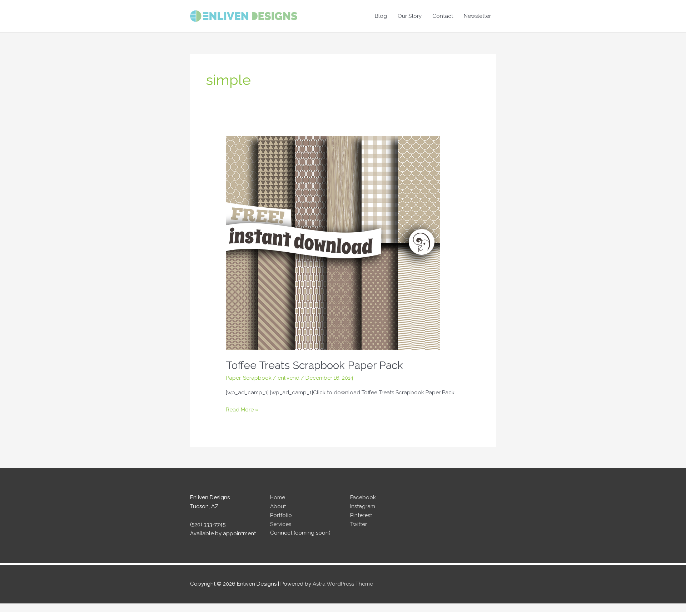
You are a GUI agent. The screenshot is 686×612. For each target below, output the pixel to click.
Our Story (410, 16)
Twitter (358, 524)
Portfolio (281, 515)
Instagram (362, 506)
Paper (233, 378)
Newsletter (477, 16)
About (278, 506)
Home (277, 497)
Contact (442, 16)
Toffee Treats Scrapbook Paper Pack (314, 365)
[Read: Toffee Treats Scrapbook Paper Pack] (333, 242)
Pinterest (361, 515)
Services (280, 524)
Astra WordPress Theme (343, 584)
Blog (381, 16)
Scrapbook (257, 378)
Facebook (363, 497)
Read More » (242, 410)
